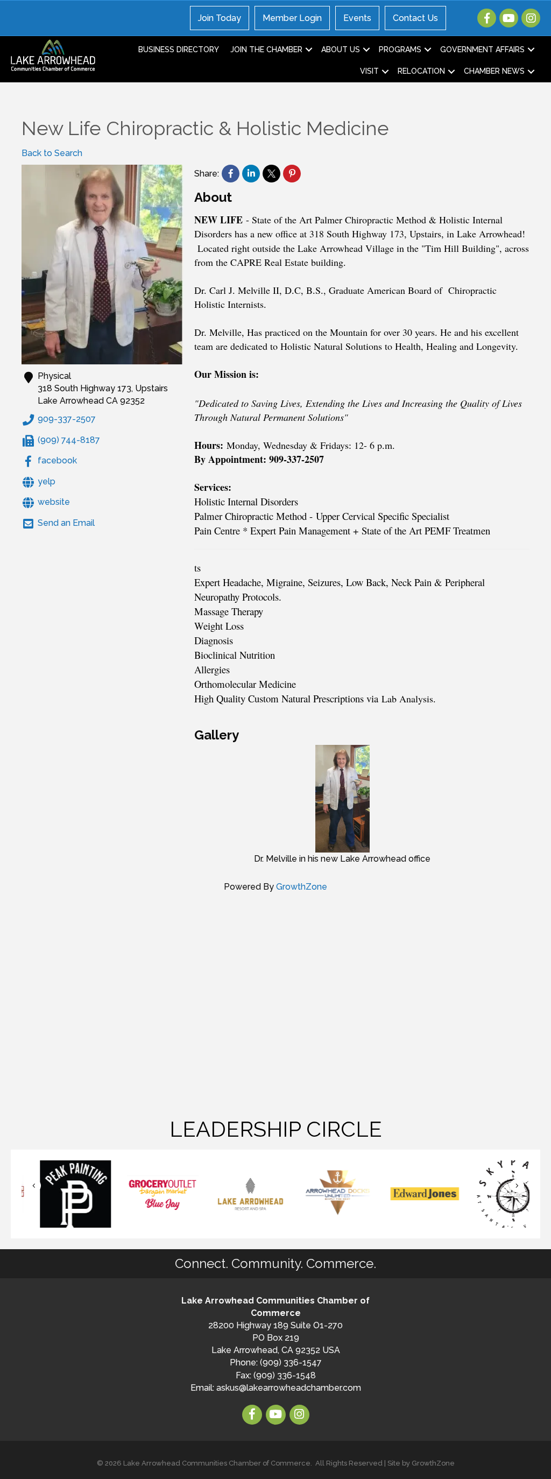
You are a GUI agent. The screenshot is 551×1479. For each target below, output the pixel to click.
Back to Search (52, 153)
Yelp (46, 481)
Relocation (421, 71)
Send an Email (66, 523)
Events (357, 18)
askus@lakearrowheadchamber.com (288, 1388)
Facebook (57, 461)
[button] (34, 1186)
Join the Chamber (266, 49)
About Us (340, 49)
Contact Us (415, 18)
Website (54, 502)
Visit (369, 71)
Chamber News (494, 71)
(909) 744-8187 (69, 440)
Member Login (292, 18)
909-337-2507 (67, 419)
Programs (400, 49)
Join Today (219, 18)
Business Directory (178, 49)
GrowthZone (301, 887)
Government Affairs (482, 49)
